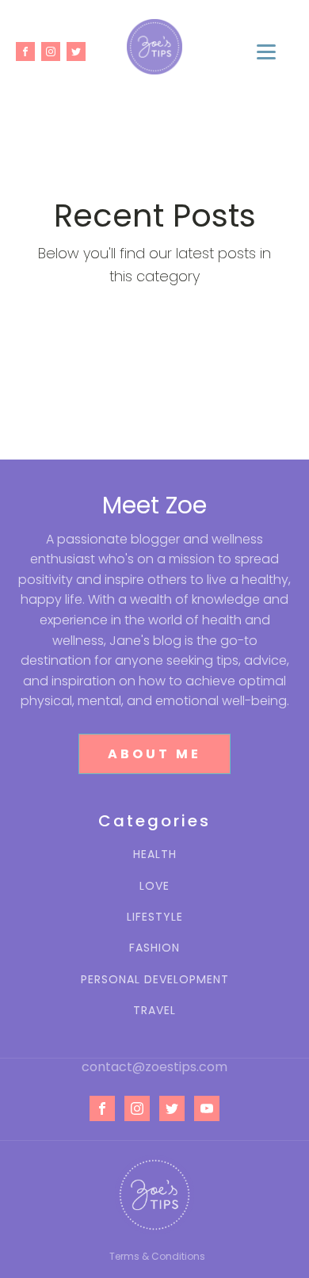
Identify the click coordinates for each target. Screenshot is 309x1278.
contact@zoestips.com (154, 1067)
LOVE (154, 886)
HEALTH (155, 854)
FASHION (154, 948)
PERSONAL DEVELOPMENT (155, 980)
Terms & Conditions (157, 1256)
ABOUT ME (154, 754)
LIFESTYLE (155, 917)
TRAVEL (154, 1011)
